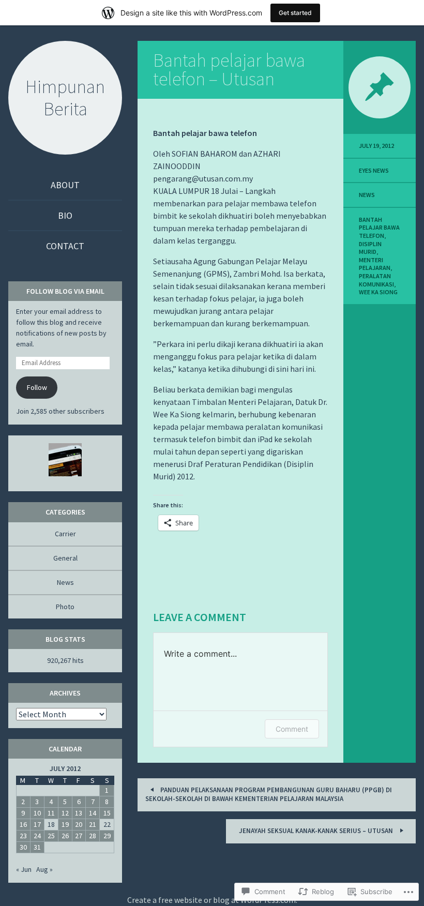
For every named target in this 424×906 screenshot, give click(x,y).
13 (78, 813)
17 (37, 824)
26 (65, 835)
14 (92, 813)
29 (107, 835)
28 (92, 835)
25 (51, 835)
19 (65, 824)
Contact (65, 246)
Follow (37, 387)
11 (51, 813)
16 (23, 824)
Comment (292, 728)
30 (23, 847)
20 (78, 824)
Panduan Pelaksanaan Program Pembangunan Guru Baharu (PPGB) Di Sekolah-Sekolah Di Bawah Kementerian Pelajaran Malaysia (268, 794)
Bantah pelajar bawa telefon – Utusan (229, 69)
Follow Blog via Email (65, 291)
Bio (65, 215)
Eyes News (374, 170)
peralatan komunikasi (376, 280)
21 (92, 824)
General (65, 558)
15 (107, 813)
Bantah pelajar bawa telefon (379, 227)
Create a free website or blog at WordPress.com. (212, 900)
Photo (65, 606)
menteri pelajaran (374, 264)
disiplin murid (370, 248)
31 (37, 847)
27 (78, 835)
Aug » (44, 869)
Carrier (65, 533)
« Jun (24, 869)
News (367, 195)
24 (37, 835)
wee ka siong (378, 292)
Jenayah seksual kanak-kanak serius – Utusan (317, 830)
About (65, 185)
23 (23, 835)
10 (37, 813)
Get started (295, 13)
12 (65, 813)
